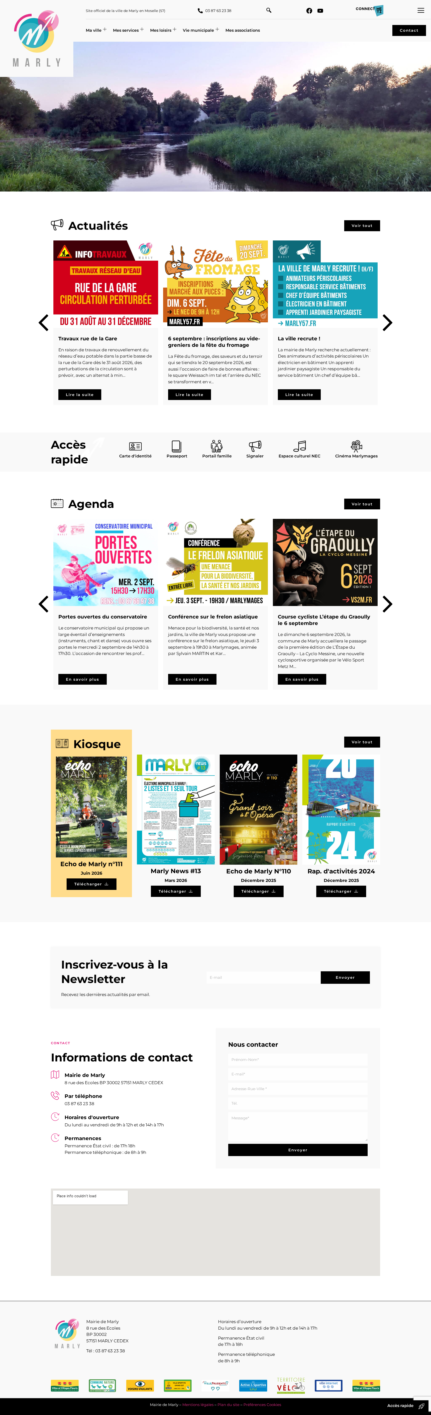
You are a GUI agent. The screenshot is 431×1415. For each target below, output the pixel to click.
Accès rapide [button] (400, 1405)
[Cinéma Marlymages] (356, 446)
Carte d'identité (135, 456)
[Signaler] (255, 446)
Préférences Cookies (262, 1404)
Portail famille (217, 456)
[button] (269, 11)
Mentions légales (198, 1404)
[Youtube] (320, 11)
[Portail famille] (217, 446)
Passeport (177, 456)
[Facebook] (309, 11)
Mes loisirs (160, 30)
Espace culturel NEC (299, 456)
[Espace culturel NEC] (299, 446)
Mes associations (242, 30)
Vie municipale (198, 30)
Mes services (126, 30)
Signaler (255, 456)
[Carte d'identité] (135, 446)
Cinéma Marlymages (356, 456)
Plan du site (228, 1404)
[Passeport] (177, 446)
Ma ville (94, 30)
